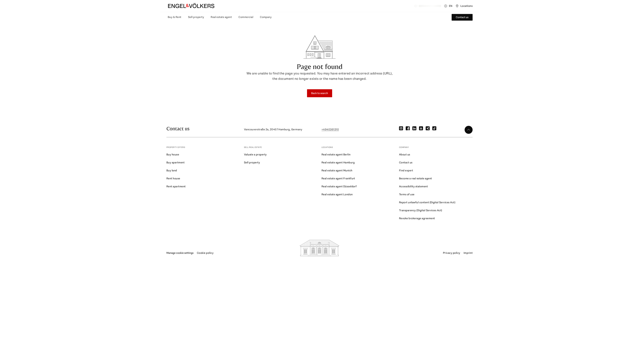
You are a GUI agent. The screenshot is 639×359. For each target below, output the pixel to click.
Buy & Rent (174, 17)
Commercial (245, 17)
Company (266, 17)
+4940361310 (330, 129)
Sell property (196, 17)
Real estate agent (221, 17)
